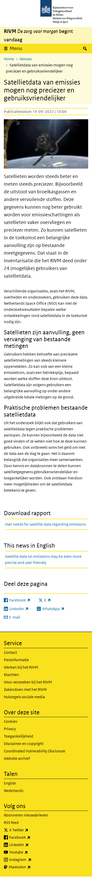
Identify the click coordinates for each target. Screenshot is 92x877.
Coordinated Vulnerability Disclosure (34, 751)
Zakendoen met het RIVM (25, 689)
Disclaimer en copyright (23, 743)
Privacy (10, 728)
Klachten (11, 674)
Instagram (31, 859)
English (10, 783)
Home (9, 58)
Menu (16, 48)
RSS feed (11, 822)
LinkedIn (30, 844)
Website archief (17, 758)
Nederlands (13, 790)
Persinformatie (16, 659)
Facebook (31, 837)
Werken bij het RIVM (21, 667)
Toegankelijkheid (18, 736)
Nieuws (26, 58)
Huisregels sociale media (24, 696)
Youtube (29, 852)
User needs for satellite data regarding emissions (45, 524)
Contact (10, 652)
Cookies (10, 721)
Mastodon (31, 866)
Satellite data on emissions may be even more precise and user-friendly (43, 559)
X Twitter (30, 829)
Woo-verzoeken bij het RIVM (28, 682)
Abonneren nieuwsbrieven (26, 815)
